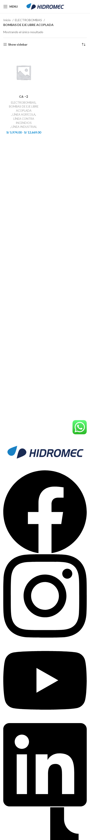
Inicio (7, 20)
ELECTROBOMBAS (29, 20)
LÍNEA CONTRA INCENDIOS (23, 121)
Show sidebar (18, 44)
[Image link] (45, 452)
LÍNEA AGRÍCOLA (23, 114)
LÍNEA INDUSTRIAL (24, 126)
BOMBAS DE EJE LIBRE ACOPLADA (23, 108)
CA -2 (23, 96)
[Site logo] (45, 6)
